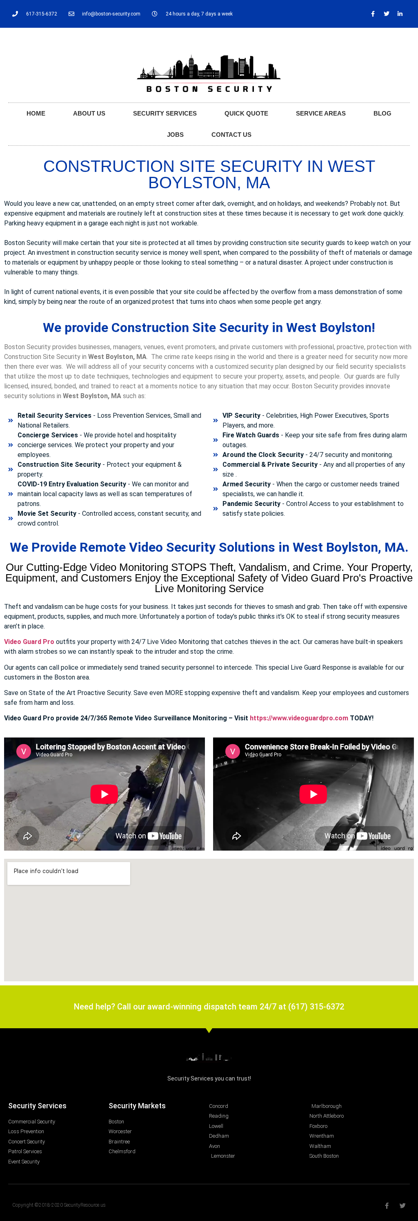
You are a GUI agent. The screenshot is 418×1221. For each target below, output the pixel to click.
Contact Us (231, 134)
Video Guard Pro (29, 642)
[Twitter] (386, 14)
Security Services (165, 113)
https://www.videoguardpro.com (299, 718)
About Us (89, 113)
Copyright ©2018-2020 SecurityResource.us (59, 1205)
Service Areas (321, 113)
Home (36, 113)
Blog (382, 113)
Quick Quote (246, 113)
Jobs (175, 134)
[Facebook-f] (373, 14)
